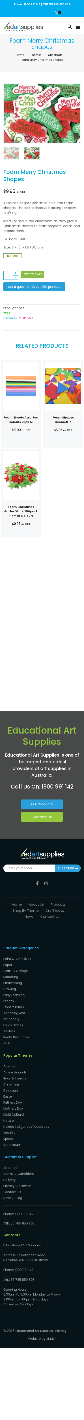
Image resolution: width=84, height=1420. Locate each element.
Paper (7, 965)
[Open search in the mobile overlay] (69, 26)
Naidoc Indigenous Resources (26, 1126)
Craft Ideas (55, 910)
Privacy (61, 1331)
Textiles (9, 1031)
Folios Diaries (13, 1025)
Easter (8, 1096)
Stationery (11, 1019)
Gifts (7, 1043)
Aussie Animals (14, 1072)
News (29, 916)
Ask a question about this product (34, 286)
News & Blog (12, 1198)
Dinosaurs (11, 1090)
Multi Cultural (13, 1114)
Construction (13, 1007)
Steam (8, 1001)
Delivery (9, 1180)
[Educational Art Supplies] (23, 30)
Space (8, 1138)
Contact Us (42, 816)
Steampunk (12, 1144)
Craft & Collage (15, 971)
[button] (76, 113)
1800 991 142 (57, 786)
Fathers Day (12, 1102)
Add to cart (33, 274)
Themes (35, 55)
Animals (9, 1066)
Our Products (42, 804)
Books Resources (16, 1037)
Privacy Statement (18, 1186)
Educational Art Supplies (34, 1331)
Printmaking (12, 983)
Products (58, 904)
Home (20, 55)
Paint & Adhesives (17, 959)
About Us (36, 904)
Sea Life (9, 1132)
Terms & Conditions (18, 1174)
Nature (8, 1120)
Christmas (55, 55)
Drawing (9, 989)
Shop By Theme (26, 910)
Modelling (10, 977)
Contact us (49, 916)
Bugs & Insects (14, 1078)
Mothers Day (13, 1108)
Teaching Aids (14, 1013)
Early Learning (14, 995)
